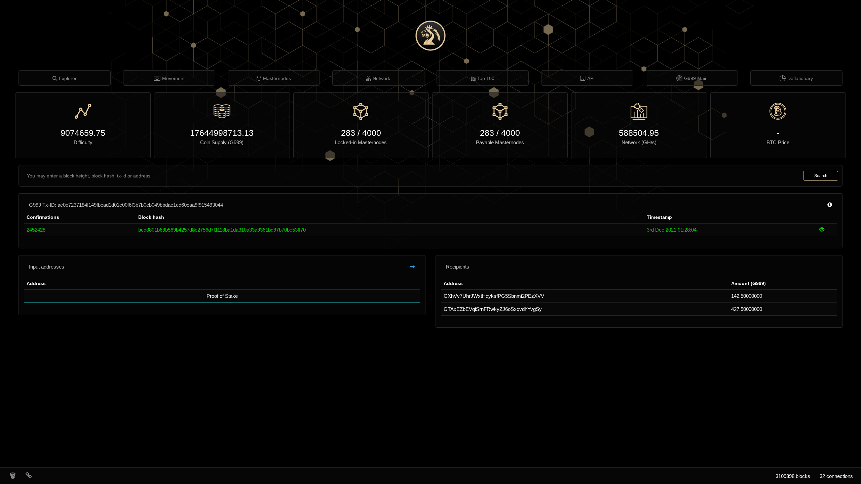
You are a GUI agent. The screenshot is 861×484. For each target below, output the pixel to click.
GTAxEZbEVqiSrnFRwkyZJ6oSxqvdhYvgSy (493, 309)
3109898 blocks (793, 476)
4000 (371, 132)
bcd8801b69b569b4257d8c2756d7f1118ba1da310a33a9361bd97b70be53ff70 (222, 230)
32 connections (836, 476)
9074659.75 (83, 132)
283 (348, 132)
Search (820, 175)
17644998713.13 (222, 132)
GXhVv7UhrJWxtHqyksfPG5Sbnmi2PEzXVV (494, 296)
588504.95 (639, 132)
